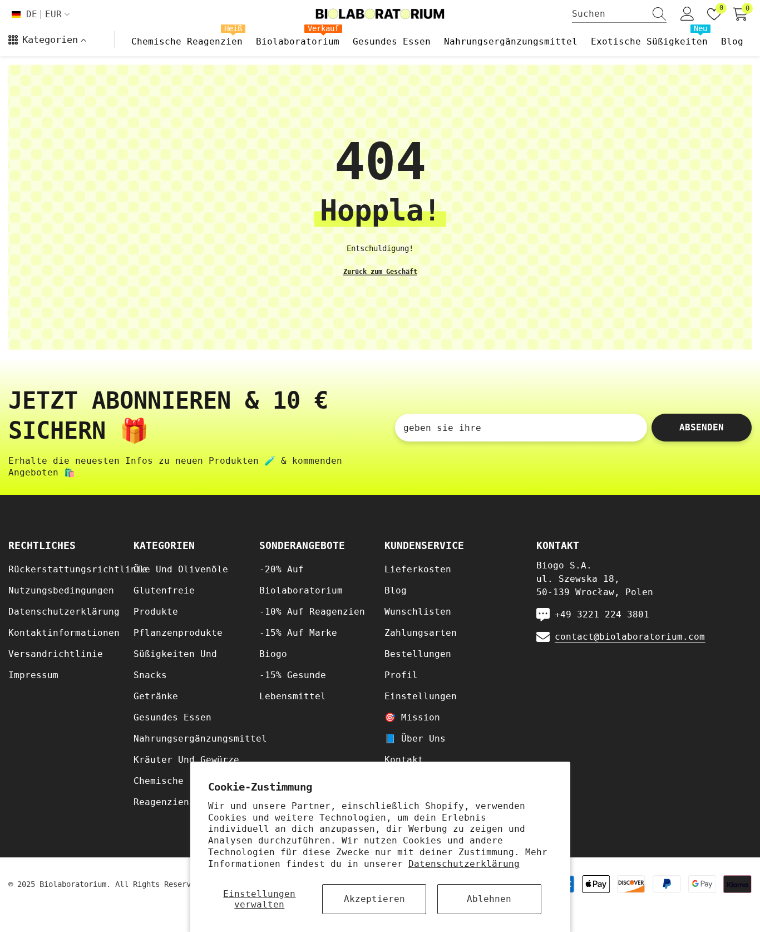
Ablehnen (489, 899)
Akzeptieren (374, 899)
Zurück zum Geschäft (380, 271)
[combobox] (608, 14)
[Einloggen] (687, 14)
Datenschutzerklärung (464, 864)
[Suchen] (619, 14)
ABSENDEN (701, 427)
